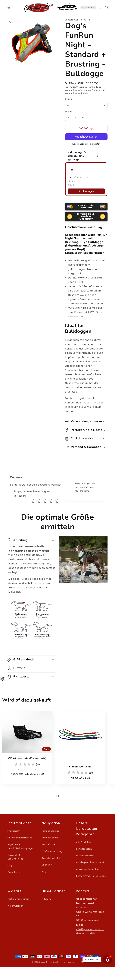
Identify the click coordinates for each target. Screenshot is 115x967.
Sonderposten (84, 848)
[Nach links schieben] (51, 796)
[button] (9, 7)
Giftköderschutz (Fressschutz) (27, 758)
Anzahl (68, 111)
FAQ (9, 865)
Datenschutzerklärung (19, 837)
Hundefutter (49, 844)
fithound (47, 898)
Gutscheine (14, 872)
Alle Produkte (83, 842)
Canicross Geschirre (87, 869)
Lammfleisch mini (78, 177)
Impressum (13, 830)
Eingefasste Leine (80, 766)
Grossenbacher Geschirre (50, 962)
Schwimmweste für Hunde (91, 875)
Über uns (47, 864)
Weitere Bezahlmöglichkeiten (86, 144)
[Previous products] (97, 156)
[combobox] (87, 105)
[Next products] (104, 156)
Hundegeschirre (50, 830)
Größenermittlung (52, 851)
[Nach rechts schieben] (64, 796)
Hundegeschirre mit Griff (90, 862)
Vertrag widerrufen (18, 898)
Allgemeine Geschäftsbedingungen (20, 846)
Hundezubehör (50, 837)
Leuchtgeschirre (85, 855)
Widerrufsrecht (15, 905)
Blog (44, 871)
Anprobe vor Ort (51, 858)
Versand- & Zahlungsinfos (15, 857)
